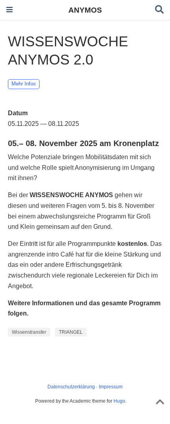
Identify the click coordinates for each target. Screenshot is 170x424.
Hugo (119, 401)
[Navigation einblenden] (9, 9)
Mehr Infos (23, 84)
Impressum (111, 387)
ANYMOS (85, 10)
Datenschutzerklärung (71, 387)
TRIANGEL (71, 332)
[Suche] (159, 9)
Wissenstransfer (29, 332)
